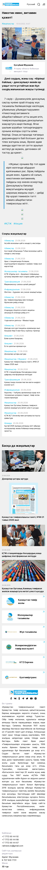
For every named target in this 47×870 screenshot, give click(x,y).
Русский (31, 4)
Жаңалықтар (8, 23)
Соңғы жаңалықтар (14, 233)
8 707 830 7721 (9, 860)
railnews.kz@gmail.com (12, 846)
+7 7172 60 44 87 (10, 842)
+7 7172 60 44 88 (10, 839)
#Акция (18, 223)
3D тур (5, 866)
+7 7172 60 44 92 (10, 836)
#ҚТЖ (7, 223)
